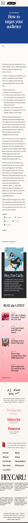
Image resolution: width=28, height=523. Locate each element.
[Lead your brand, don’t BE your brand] (5, 329)
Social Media (14, 13)
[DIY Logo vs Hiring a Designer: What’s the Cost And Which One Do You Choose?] (5, 316)
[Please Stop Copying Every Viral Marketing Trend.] (5, 355)
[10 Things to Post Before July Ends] (5, 342)
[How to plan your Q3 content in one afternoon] (5, 368)
